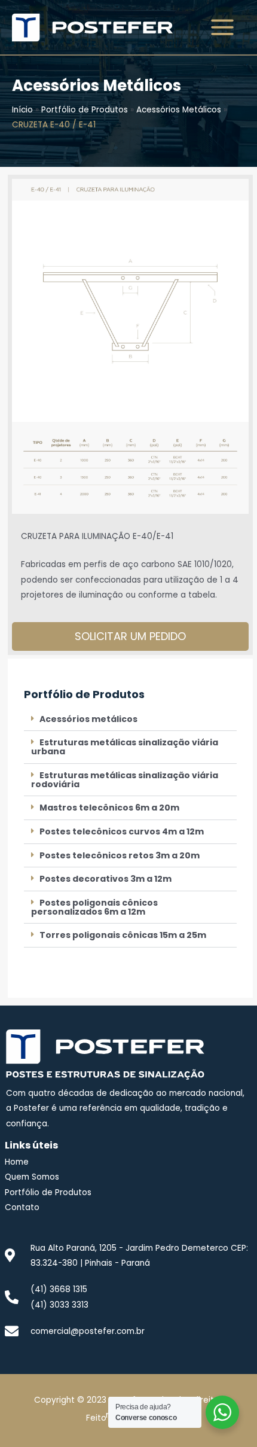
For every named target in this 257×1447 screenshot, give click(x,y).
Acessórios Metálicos (178, 109)
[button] (130, 720)
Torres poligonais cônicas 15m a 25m (122, 935)
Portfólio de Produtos (84, 109)
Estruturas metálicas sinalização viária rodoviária (124, 779)
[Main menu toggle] (223, 27)
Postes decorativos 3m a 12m (105, 879)
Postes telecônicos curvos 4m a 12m (121, 831)
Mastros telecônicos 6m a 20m (109, 808)
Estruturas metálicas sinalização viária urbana (124, 746)
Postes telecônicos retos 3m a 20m (119, 855)
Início (22, 109)
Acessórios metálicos (88, 719)
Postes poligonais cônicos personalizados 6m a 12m (94, 907)
